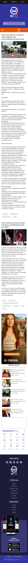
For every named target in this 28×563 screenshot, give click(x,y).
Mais (5, 2)
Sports (14, 2)
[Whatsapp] (17, 462)
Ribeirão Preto (6, 217)
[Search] (23, 23)
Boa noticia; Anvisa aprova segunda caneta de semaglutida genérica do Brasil (17, 401)
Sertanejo (15, 306)
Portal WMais (14, 214)
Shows (15, 217)
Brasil (4, 300)
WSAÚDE (4, 379)
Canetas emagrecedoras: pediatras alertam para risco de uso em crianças (17, 381)
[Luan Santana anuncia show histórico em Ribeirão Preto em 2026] (14, 237)
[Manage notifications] (24, 560)
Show (22, 306)
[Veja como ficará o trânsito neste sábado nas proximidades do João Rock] (14, 49)
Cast (23, 2)
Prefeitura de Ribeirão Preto (10, 303)
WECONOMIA (5, 369)
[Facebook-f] (14, 462)
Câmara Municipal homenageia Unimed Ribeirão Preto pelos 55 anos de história (17, 391)
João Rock (5, 214)
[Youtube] (10, 462)
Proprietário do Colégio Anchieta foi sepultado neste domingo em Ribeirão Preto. (17, 411)
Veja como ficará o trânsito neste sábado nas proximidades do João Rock (12, 37)
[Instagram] (7, 462)
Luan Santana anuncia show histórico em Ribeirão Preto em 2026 (13, 225)
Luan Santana (12, 300)
